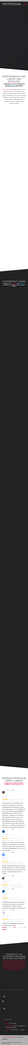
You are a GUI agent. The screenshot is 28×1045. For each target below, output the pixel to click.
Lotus (18, 95)
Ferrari (19, 93)
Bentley (15, 93)
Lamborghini (9, 95)
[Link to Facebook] (23, 1041)
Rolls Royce (16, 97)
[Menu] (24, 4)
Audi (8, 93)
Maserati (23, 95)
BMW (11, 93)
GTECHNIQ (13, 83)
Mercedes (5, 97)
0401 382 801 (13, 1023)
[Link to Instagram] (25, 1041)
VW (24, 97)
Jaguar (4, 95)
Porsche (11, 97)
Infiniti (23, 93)
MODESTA (13, 85)
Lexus (15, 95)
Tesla (21, 97)
